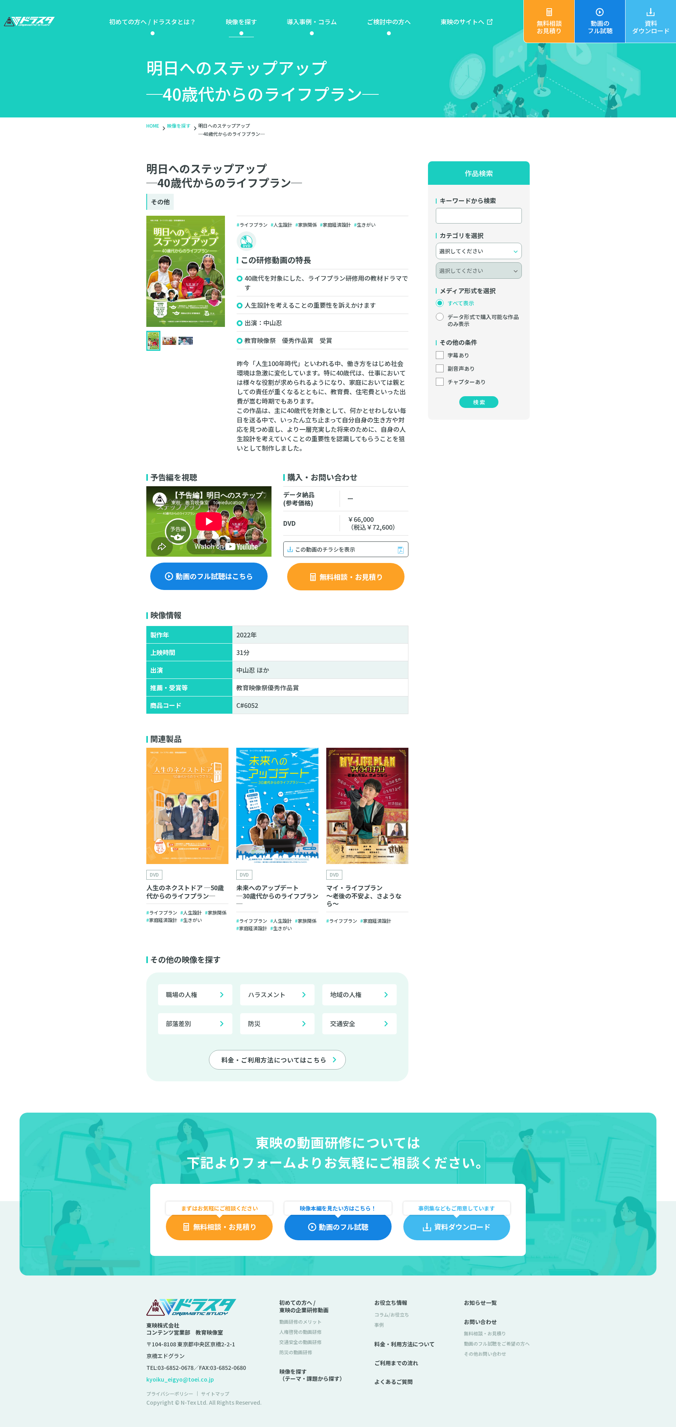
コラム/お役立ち (391, 1314)
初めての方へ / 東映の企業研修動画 (304, 1306)
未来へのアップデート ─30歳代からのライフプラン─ (277, 896)
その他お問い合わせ (485, 1353)
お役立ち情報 (390, 1302)
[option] (187, 841)
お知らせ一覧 (480, 1302)
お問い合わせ (480, 1321)
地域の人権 (345, 994)
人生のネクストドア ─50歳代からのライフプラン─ (185, 891)
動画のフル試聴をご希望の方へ (497, 1343)
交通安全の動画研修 (300, 1342)
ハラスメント (267, 994)
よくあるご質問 (393, 1381)
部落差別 (178, 1023)
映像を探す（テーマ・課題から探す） (312, 1375)
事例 (379, 1324)
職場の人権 (181, 994)
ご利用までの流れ (396, 1362)
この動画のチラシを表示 (325, 549)
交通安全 (342, 1023)
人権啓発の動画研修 (300, 1331)
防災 (254, 1023)
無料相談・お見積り (485, 1333)
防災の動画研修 (295, 1352)
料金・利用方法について (404, 1344)
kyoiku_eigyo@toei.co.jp (180, 1379)
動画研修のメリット (300, 1321)
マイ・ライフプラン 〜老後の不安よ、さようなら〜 (363, 896)
